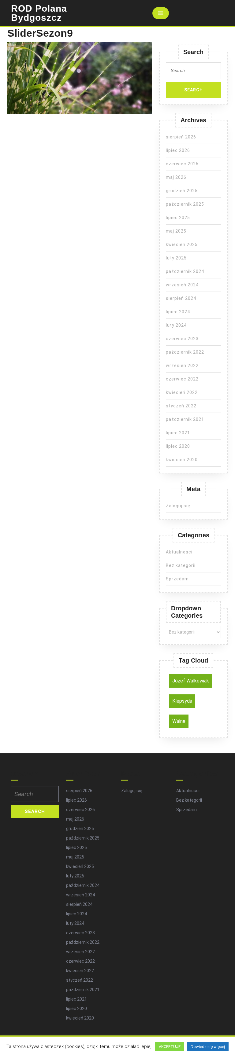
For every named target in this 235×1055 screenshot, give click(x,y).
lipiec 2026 (178, 150)
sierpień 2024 (181, 298)
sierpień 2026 (181, 136)
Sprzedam (177, 578)
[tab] (160, 13)
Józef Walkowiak (190, 681)
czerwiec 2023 (182, 338)
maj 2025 (176, 231)
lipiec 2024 (178, 311)
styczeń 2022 (181, 405)
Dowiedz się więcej (208, 1046)
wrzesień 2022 (182, 365)
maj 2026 (176, 177)
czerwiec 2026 (182, 163)
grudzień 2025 (182, 190)
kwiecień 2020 (182, 459)
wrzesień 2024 (182, 284)
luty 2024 (176, 325)
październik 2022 (185, 352)
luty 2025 (176, 257)
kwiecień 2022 (182, 392)
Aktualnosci (179, 552)
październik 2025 (185, 204)
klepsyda (182, 701)
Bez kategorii (181, 565)
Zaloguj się (178, 505)
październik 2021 (185, 419)
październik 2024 (185, 271)
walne (178, 721)
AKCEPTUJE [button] (170, 1046)
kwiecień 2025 (182, 244)
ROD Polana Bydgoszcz (39, 13)
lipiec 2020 (178, 446)
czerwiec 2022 (182, 379)
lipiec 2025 (178, 217)
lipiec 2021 (178, 432)
